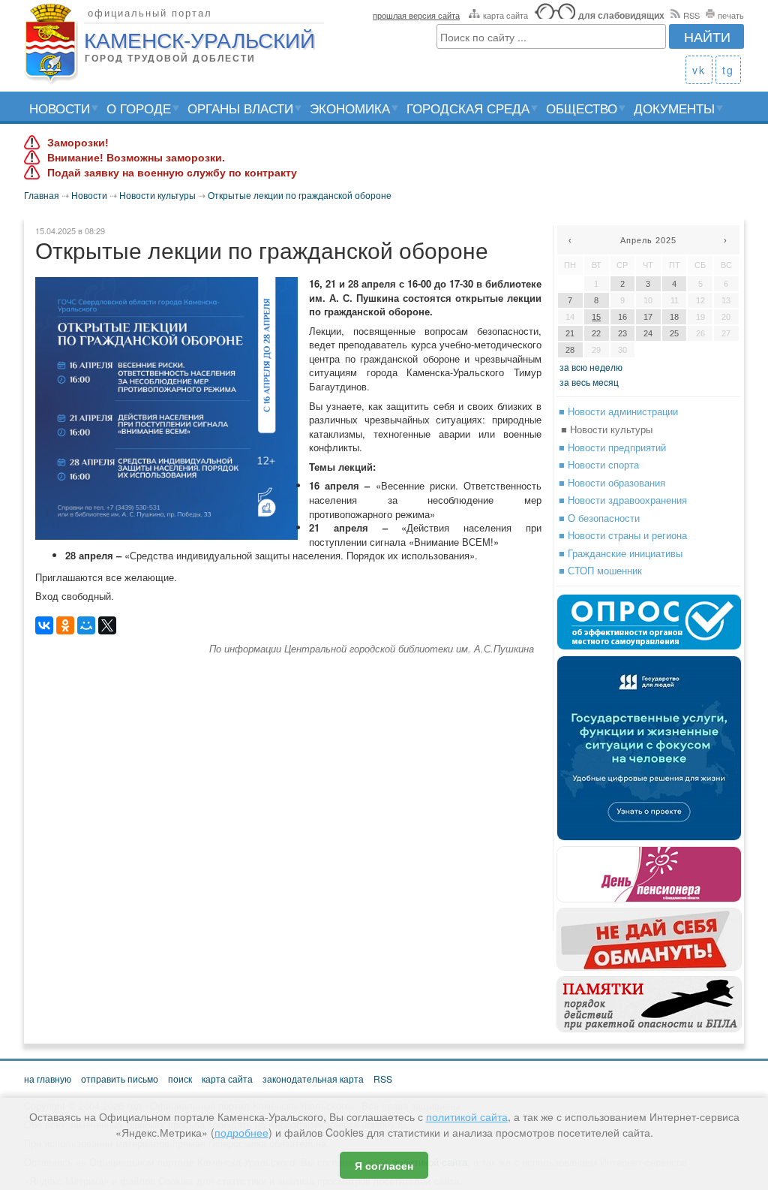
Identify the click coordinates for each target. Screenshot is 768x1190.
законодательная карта (313, 1078)
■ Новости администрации (618, 411)
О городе (138, 107)
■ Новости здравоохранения (623, 500)
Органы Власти (240, 107)
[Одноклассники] (65, 625)
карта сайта (505, 15)
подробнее (241, 1132)
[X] (107, 625)
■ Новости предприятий (612, 447)
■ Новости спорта (599, 464)
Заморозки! (78, 143)
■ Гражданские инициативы (620, 553)
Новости (59, 107)
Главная (41, 194)
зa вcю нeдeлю (591, 366)
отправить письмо (119, 1078)
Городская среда (468, 107)
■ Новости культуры (606, 429)
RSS (691, 15)
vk (699, 69)
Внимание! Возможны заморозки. (136, 158)
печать (731, 15)
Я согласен (384, 1165)
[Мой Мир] (86, 625)
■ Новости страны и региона (623, 535)
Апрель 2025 (648, 240)
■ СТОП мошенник (600, 570)
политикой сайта (467, 1116)
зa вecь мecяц (589, 381)
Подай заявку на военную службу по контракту (172, 173)
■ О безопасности (599, 518)
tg (728, 69)
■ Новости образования (612, 482)
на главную (47, 1078)
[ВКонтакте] (44, 625)
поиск (180, 1078)
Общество (581, 107)
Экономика (350, 107)
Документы (674, 107)
